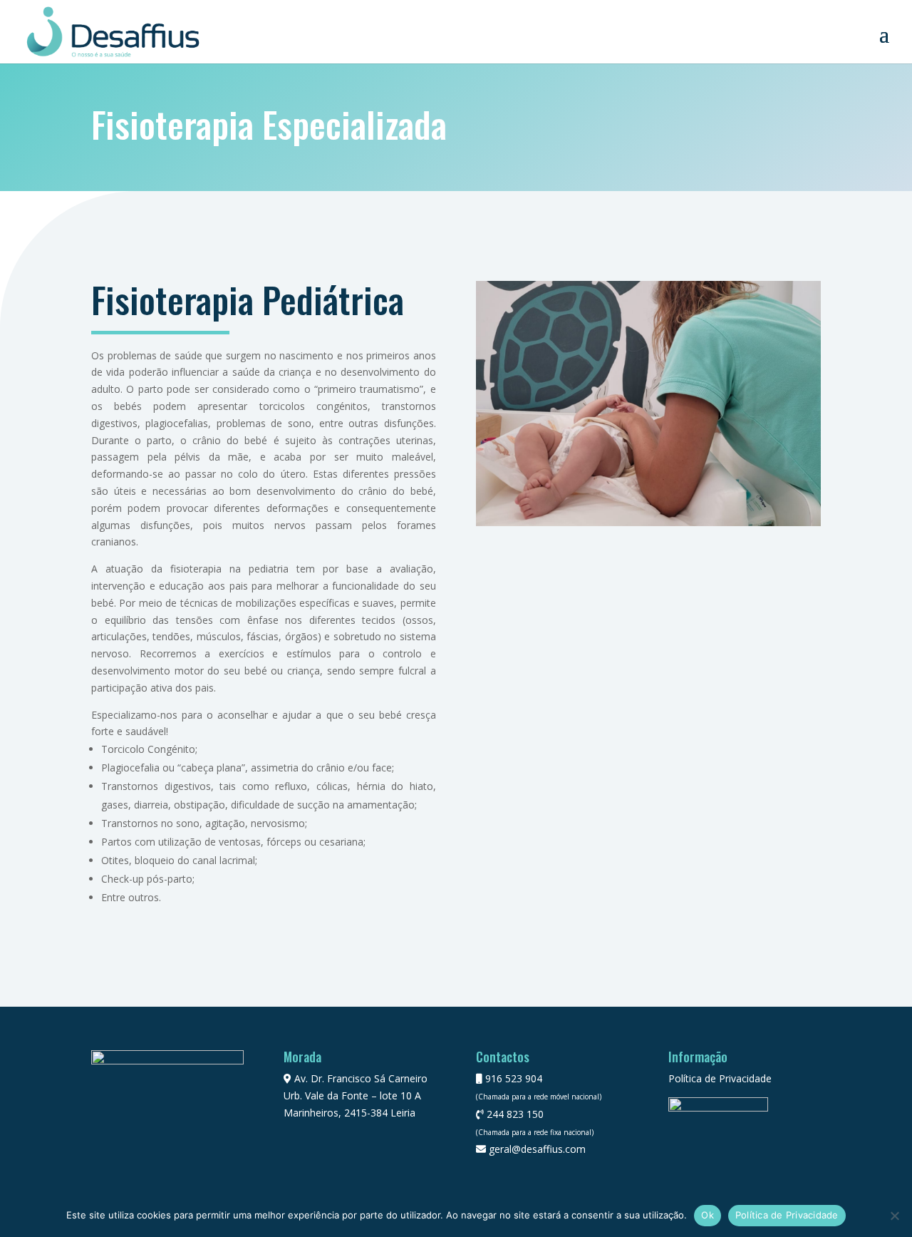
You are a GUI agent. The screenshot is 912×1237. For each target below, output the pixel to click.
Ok (707, 1215)
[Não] (894, 1215)
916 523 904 (512, 1078)
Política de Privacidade (720, 1078)
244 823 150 (514, 1114)
